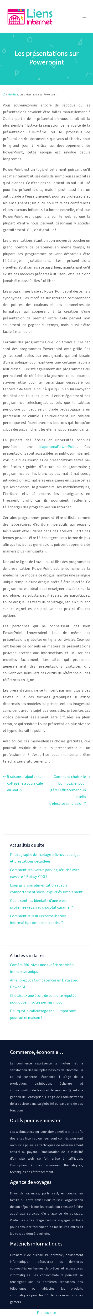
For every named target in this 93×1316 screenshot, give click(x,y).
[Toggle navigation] (84, 16)
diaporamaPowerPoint (58, 446)
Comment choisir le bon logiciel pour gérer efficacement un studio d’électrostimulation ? (67, 790)
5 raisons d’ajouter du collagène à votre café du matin (25, 783)
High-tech (12, 94)
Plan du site (46, 1312)
